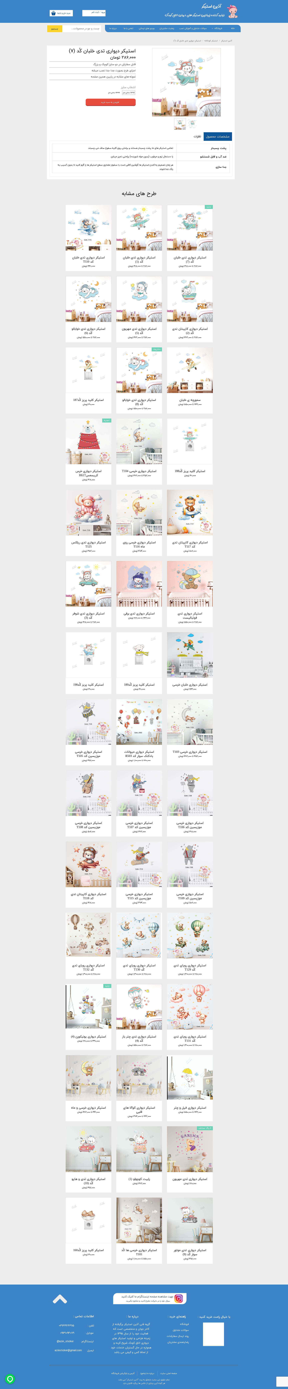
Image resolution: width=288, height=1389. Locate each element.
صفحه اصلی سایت (168, 1373)
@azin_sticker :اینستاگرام (76, 1341)
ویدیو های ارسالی (146, 28)
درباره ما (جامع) (147, 1373)
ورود (103, 12)
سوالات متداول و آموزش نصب (193, 28)
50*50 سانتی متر (128, 92)
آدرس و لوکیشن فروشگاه (122, 1373)
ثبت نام (95, 12)
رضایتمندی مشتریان (178, 1342)
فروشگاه (218, 28)
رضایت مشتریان (167, 28)
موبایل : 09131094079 (77, 1333)
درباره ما (112, 28)
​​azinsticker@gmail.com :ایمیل (74, 1350)
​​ (211, 6)
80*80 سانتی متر (114, 92)
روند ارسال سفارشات (178, 1336)
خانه (233, 28)
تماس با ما (128, 28)
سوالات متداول (181, 1330)
